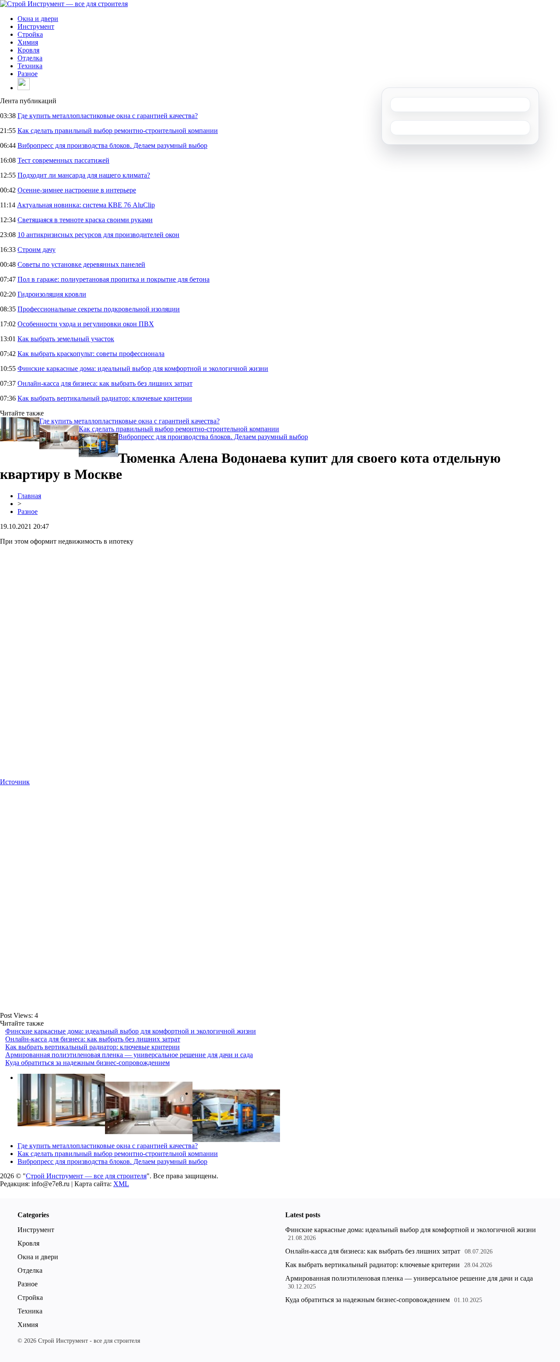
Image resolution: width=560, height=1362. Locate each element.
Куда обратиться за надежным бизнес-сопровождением (87, 1062)
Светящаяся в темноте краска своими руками (85, 220)
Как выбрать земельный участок (66, 338)
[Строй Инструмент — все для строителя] (64, 3)
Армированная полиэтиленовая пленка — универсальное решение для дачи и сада (129, 1054)
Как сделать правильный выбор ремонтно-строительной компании (118, 130)
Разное (28, 73)
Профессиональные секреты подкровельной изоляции (99, 309)
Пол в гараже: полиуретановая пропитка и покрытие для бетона (114, 279)
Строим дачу (37, 249)
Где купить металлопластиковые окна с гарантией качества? (108, 115)
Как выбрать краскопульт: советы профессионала (91, 353)
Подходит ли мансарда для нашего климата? (84, 175)
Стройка (30, 34)
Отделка (30, 58)
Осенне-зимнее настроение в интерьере (77, 190)
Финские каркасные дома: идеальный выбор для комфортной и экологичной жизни (143, 368)
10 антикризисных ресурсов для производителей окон (98, 234)
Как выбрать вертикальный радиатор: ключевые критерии (105, 398)
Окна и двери (38, 18)
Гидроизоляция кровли (52, 294)
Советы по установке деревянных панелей (81, 264)
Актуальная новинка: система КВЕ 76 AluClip (86, 205)
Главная (29, 495)
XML (121, 1183)
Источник (15, 782)
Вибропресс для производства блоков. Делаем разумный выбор (112, 145)
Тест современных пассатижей (63, 160)
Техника (30, 66)
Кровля (28, 50)
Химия (28, 42)
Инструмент (36, 26)
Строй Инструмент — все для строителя (86, 1176)
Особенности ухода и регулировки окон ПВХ (86, 324)
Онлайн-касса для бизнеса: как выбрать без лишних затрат (105, 383)
